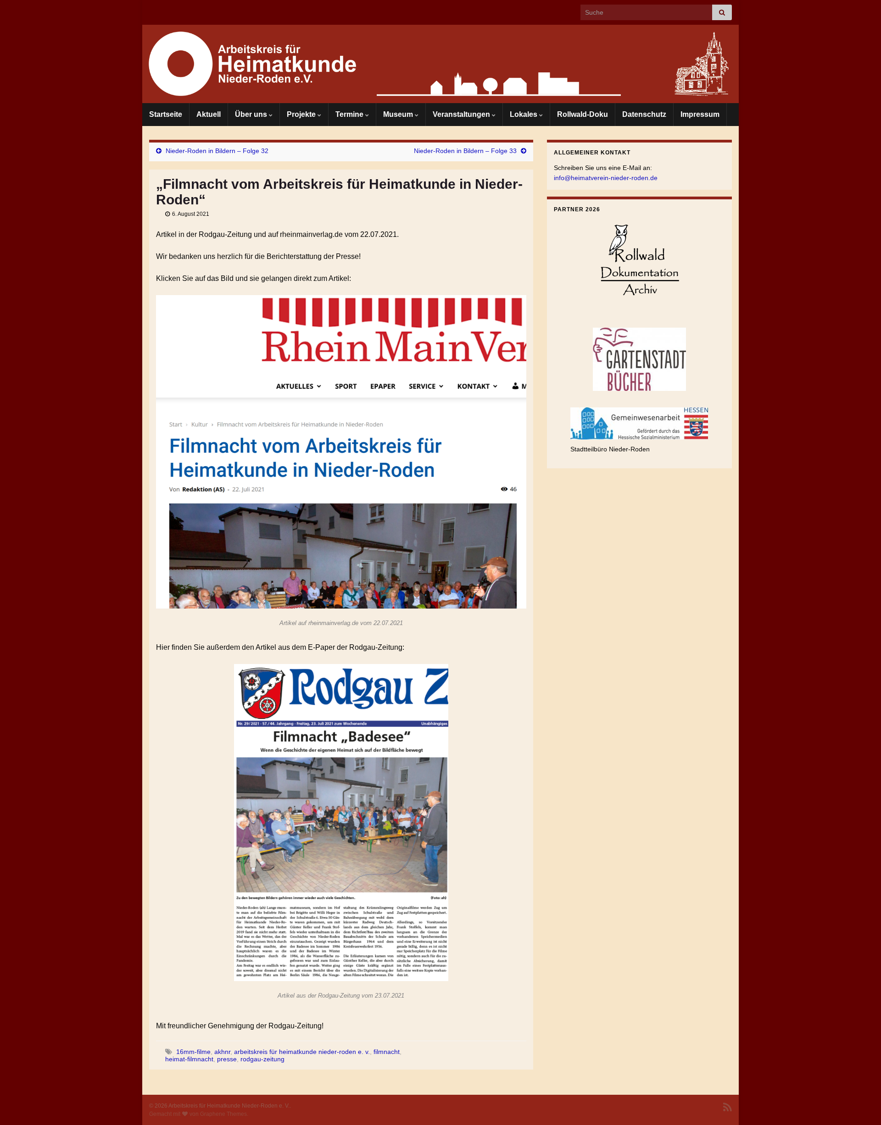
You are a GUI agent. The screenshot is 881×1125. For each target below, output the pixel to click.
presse (227, 1059)
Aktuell (208, 114)
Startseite (165, 114)
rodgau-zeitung (262, 1059)
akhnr (222, 1051)
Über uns (252, 114)
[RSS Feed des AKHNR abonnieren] (727, 1106)
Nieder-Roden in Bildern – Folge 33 (465, 150)
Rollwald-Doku (582, 114)
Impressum (699, 114)
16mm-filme (193, 1051)
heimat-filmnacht (189, 1059)
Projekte (302, 114)
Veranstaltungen (462, 114)
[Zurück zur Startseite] (440, 64)
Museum (399, 114)
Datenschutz (644, 114)
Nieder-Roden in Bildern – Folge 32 (217, 150)
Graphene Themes (223, 1114)
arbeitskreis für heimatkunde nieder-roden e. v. (302, 1051)
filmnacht (387, 1051)
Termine (350, 114)
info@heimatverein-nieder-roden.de (606, 177)
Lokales (524, 114)
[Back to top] (860, 1104)
